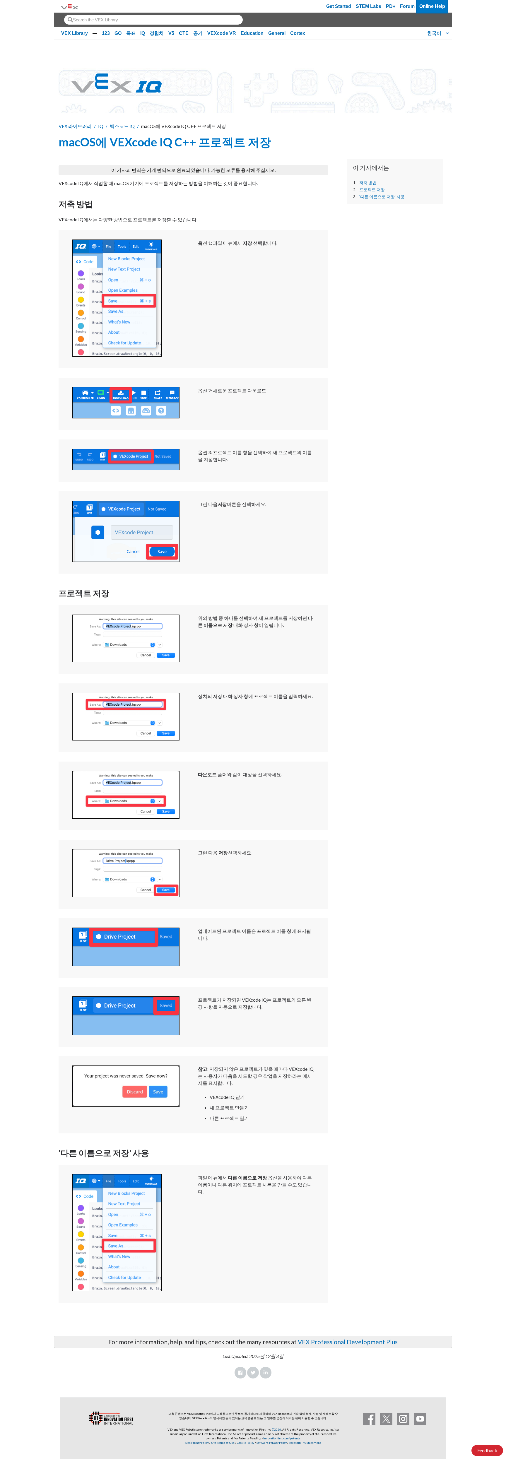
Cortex (297, 33)
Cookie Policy (245, 1442)
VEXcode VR (221, 33)
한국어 (434, 33)
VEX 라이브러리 (75, 126)
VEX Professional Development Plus (348, 1341)
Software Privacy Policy (272, 1442)
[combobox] (153, 20)
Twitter (253, 1372)
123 (106, 33)
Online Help (432, 6)
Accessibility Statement (305, 1442)
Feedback (487, 1450)
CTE (184, 33)
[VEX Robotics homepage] (70, 6)
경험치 (157, 33)
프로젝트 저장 (372, 189)
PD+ (390, 6)
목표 (131, 33)
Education (252, 33)
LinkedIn (265, 1372)
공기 (198, 33)
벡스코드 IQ (122, 126)
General (277, 33)
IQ (142, 33)
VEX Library (74, 33)
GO (118, 33)
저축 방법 (368, 182)
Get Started (338, 6)
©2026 (276, 1429)
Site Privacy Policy (197, 1442)
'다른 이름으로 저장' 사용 (382, 196)
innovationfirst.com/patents (281, 1438)
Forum (407, 6)
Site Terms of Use (223, 1442)
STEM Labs (368, 6)
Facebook (240, 1372)
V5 (171, 33)
